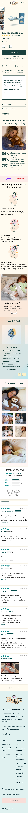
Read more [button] (5, 522)
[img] (5, 508)
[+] (10, 46)
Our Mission (6, 754)
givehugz (10, 809)
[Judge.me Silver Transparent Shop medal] (17, 492)
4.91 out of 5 (17, 473)
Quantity (5, 42)
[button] (2, 9)
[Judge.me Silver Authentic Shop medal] (10, 492)
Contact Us (20, 741)
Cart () (23, 3)
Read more (7, 93)
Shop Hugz (6, 744)
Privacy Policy (21, 763)
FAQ (3, 758)
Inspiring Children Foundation (20, 757)
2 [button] (11, 688)
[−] (3, 46)
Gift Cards (20, 773)
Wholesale (20, 783)
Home (4, 741)
